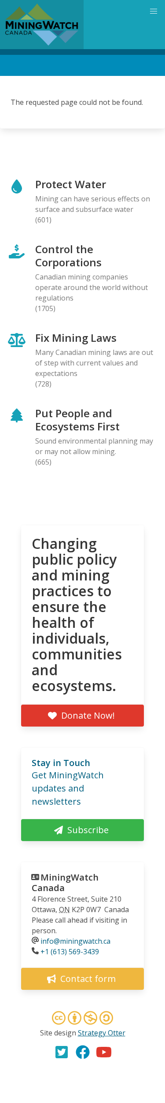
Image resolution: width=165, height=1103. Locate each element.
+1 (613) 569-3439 (69, 951)
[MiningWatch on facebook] (83, 1052)
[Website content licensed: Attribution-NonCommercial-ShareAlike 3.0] (83, 1019)
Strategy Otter (101, 1033)
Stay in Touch (61, 763)
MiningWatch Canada (65, 882)
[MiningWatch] (42, 24)
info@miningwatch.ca (75, 941)
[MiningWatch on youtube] (104, 1052)
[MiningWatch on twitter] (61, 1052)
